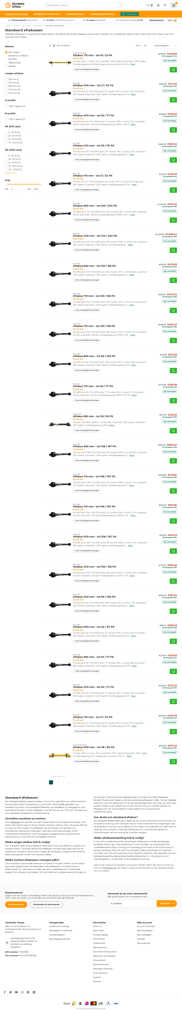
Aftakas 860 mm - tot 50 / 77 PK (93, 657)
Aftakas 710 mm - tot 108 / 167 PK (94, 476)
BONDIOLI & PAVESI (18, 56)
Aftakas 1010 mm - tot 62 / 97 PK (93, 626)
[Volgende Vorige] (75, 782)
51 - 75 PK (14, 139)
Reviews (97, 981)
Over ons (97, 926)
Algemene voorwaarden (104, 956)
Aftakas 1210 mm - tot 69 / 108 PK (94, 596)
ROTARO (12, 59)
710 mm (13, 83)
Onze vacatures (100, 973)
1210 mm (14, 93)
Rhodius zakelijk (100, 935)
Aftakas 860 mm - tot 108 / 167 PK (94, 446)
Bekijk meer (10, 173)
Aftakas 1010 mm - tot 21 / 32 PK (93, 85)
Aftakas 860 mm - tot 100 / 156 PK (94, 265)
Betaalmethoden (101, 964)
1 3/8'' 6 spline (16, 106)
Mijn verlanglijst (144, 935)
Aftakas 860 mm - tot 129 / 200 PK (95, 205)
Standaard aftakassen (54, 25)
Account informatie (146, 926)
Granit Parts (98, 930)
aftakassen (16, 822)
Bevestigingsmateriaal (102, 14)
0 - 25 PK (14, 132)
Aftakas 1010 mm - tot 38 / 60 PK (93, 747)
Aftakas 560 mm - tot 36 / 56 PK (93, 416)
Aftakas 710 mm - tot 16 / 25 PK (92, 55)
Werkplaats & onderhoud (46, 14)
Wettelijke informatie (103, 969)
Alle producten (144, 943)
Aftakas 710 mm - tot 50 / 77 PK (93, 386)
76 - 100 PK (15, 143)
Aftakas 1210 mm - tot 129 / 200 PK (95, 235)
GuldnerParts (99, 943)
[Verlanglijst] (165, 5)
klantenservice (109, 868)
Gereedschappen (75, 14)
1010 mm (14, 90)
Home (8, 25)
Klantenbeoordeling (131, 20)
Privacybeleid (99, 960)
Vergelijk (141, 939)
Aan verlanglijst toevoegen (87, 69)
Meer (132, 64)
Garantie (97, 977)
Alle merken (14, 52)
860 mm (14, 86)
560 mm (13, 79)
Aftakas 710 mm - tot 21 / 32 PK (92, 175)
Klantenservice (156, 20)
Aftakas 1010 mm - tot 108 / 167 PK (94, 536)
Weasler (12, 66)
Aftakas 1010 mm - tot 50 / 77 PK (93, 115)
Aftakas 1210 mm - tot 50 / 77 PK (93, 687)
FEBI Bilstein (99, 939)
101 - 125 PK (15, 170)
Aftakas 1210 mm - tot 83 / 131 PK (93, 145)
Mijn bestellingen (145, 930)
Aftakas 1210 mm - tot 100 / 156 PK (94, 566)
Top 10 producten (130, 14)
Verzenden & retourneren (46, 904)
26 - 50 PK (14, 136)
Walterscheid (14, 63)
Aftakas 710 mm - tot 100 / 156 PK (94, 296)
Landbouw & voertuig (16, 14)
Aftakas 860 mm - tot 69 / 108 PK (94, 356)
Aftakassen (38, 25)
